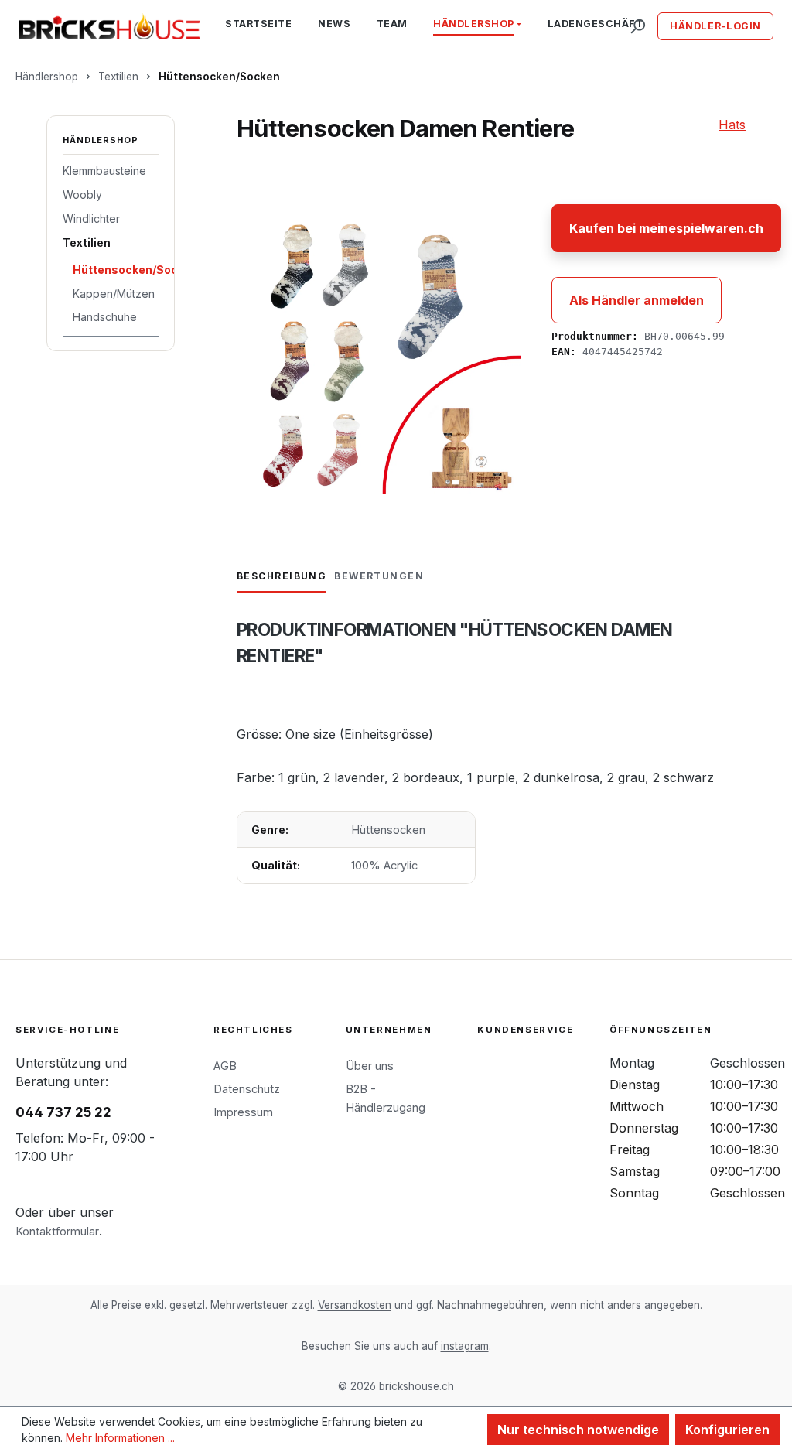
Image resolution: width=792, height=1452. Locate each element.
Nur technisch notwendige (578, 1429)
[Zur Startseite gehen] (109, 26)
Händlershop (100, 140)
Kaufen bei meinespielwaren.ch (666, 228)
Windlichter (91, 218)
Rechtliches (253, 1029)
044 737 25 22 (63, 1112)
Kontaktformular (57, 1231)
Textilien (87, 242)
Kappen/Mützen (114, 293)
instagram (465, 1346)
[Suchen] (637, 26)
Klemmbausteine (104, 170)
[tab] (281, 577)
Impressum (243, 1112)
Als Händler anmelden (636, 300)
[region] (378, 352)
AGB (225, 1065)
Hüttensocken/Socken (116, 269)
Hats (732, 124)
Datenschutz (246, 1088)
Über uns (370, 1065)
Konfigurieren (727, 1429)
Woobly (82, 194)
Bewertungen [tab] (379, 576)
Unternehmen (389, 1029)
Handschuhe (105, 316)
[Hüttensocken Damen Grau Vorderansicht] (379, 352)
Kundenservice (525, 1029)
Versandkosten (354, 1305)
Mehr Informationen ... (120, 1437)
